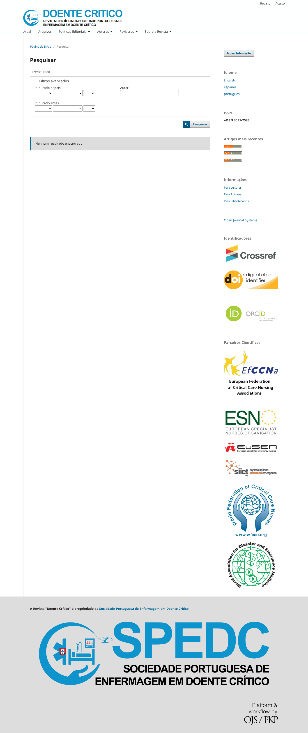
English (229, 80)
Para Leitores (232, 187)
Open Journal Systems (240, 220)
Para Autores (232, 194)
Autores (103, 31)
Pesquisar (200, 124)
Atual (27, 31)
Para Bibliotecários (236, 201)
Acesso (280, 3)
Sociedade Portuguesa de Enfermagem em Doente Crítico (144, 608)
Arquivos (45, 31)
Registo (265, 3)
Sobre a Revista (157, 31)
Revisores (127, 31)
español (230, 87)
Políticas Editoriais (73, 31)
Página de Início (40, 46)
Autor (124, 88)
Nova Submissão (239, 53)
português (232, 94)
